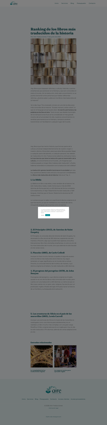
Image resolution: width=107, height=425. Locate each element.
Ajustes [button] (42, 215)
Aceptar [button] (47, 215)
